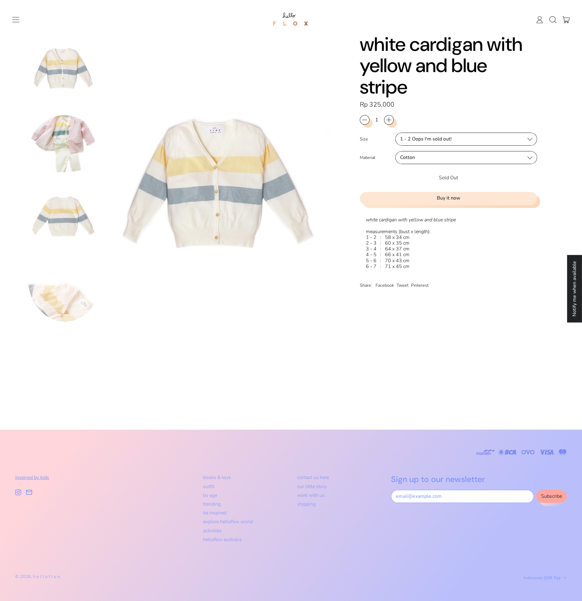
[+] (389, 120)
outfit (208, 486)
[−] (365, 120)
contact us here (313, 477)
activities (212, 530)
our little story (312, 486)
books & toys (217, 477)
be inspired (214, 513)
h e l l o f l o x (46, 577)
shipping (306, 504)
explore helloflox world (228, 521)
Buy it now (448, 198)
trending (212, 504)
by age (210, 495)
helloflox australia (222, 539)
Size (364, 139)
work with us (311, 495)
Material (367, 157)
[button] (553, 20)
